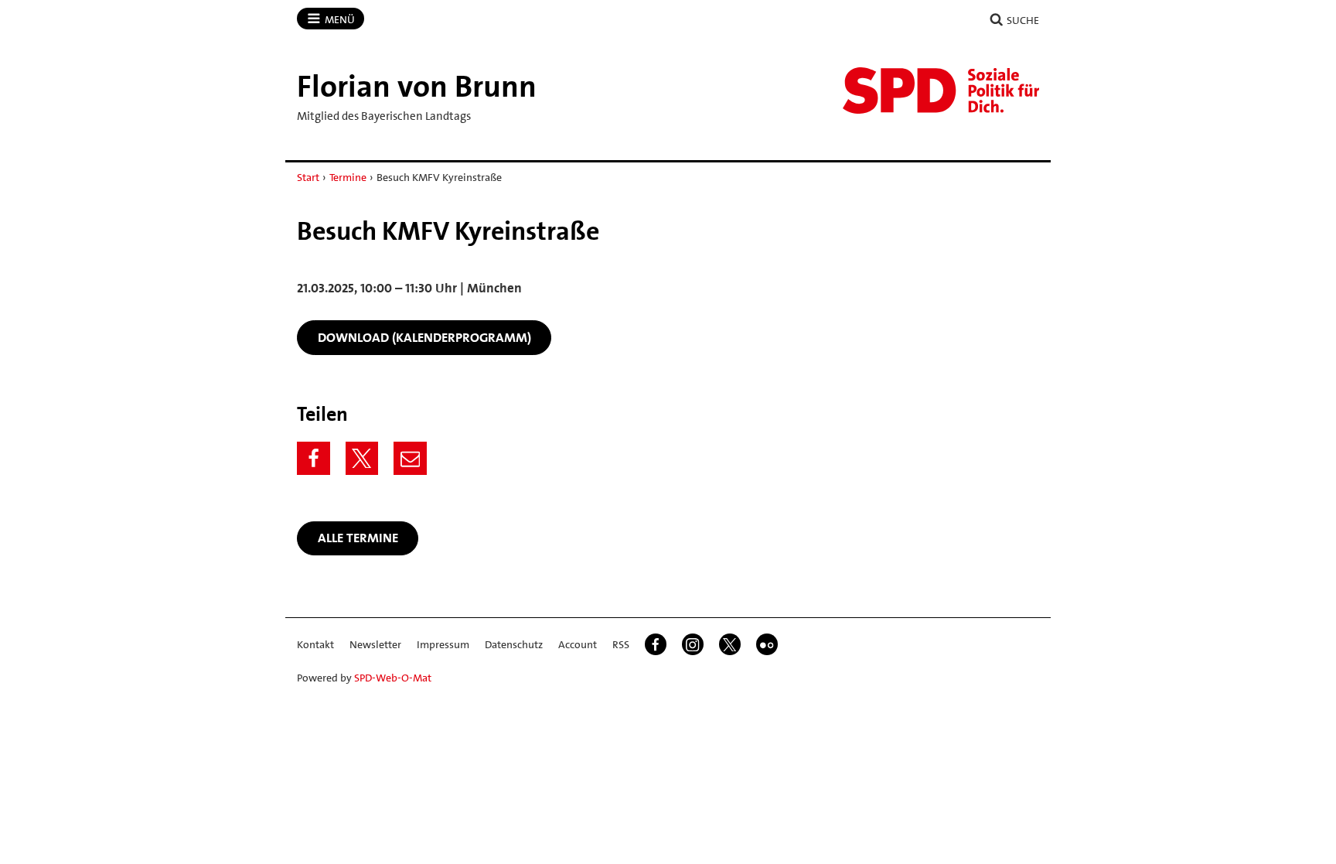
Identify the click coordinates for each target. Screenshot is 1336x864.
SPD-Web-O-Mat (392, 678)
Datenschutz (514, 644)
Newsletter (375, 644)
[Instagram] (693, 644)
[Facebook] (313, 458)
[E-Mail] (410, 458)
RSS (620, 644)
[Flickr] (767, 644)
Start (308, 177)
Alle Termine (358, 537)
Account (577, 644)
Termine (347, 177)
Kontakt (315, 644)
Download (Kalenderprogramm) (424, 337)
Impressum (443, 644)
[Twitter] (362, 458)
